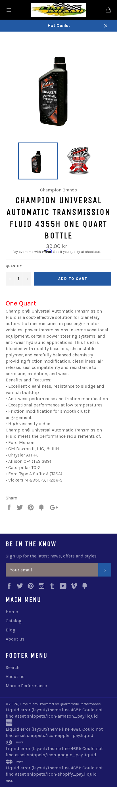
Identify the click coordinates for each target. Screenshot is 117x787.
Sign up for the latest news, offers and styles (51, 556)
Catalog (14, 620)
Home (12, 611)
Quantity (14, 266)
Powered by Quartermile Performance (70, 704)
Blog (10, 630)
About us (15, 639)
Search (12, 667)
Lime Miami (29, 704)
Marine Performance (26, 685)
